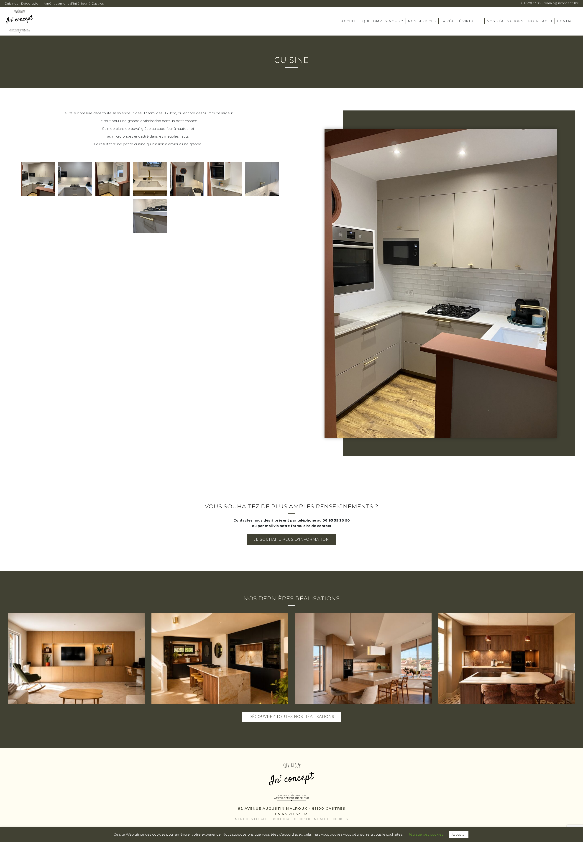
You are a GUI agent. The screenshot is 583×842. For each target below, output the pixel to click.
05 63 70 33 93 (530, 3)
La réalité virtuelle (461, 21)
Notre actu (540, 21)
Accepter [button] (459, 834)
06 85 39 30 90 (336, 520)
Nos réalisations (505, 21)
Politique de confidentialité (301, 819)
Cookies (340, 819)
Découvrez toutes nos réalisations (291, 716)
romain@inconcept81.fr (561, 3)
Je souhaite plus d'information (291, 539)
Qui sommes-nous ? (382, 21)
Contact (566, 21)
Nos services (422, 21)
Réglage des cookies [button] (425, 834)
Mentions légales (252, 819)
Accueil (349, 21)
